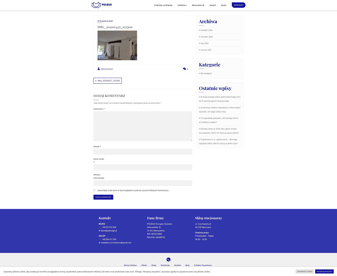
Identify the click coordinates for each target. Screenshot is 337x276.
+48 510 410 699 (109, 227)
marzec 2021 (206, 50)
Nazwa (97, 146)
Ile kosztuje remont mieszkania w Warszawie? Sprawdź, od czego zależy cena (220, 109)
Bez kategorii (206, 73)
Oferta (144, 265)
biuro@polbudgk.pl (109, 230)
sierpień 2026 (206, 30)
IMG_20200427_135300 (109, 80)
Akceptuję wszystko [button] (324, 271)
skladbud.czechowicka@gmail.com (116, 242)
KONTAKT (238, 5)
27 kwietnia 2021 (105, 21)
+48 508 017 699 (109, 239)
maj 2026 (204, 43)
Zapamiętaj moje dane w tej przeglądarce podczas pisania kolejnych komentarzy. (133, 190)
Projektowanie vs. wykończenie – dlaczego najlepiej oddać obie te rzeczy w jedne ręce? (218, 141)
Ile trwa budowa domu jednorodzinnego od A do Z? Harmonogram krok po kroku (219, 99)
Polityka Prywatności (203, 265)
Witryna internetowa (98, 176)
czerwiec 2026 (206, 36)
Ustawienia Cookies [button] (304, 271)
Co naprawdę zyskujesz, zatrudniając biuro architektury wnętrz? (218, 120)
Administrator (106, 69)
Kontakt (177, 265)
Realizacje (165, 265)
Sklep (153, 265)
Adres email (98, 160)
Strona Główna (130, 265)
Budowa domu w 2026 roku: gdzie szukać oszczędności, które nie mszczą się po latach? (219, 131)
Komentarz (99, 109)
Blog (187, 265)
